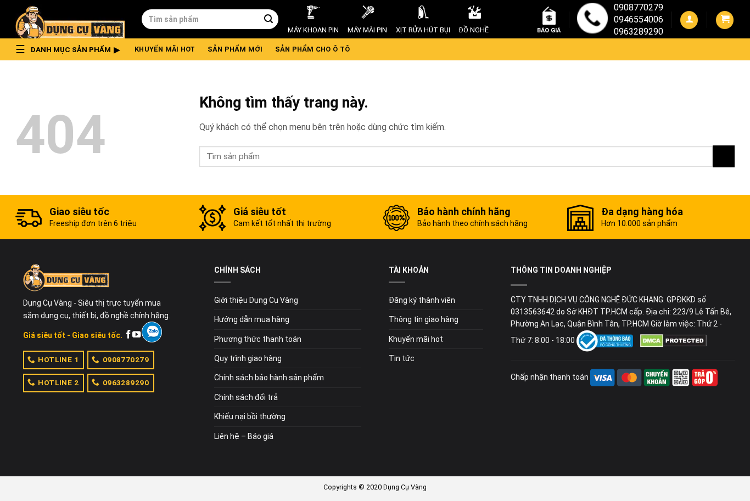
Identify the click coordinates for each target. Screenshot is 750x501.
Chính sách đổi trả (246, 397)
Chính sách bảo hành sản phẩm (269, 377)
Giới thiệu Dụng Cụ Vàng (256, 300)
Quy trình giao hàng (248, 358)
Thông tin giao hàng (423, 319)
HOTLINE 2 (58, 382)
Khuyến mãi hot (165, 49)
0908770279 (638, 7)
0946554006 (638, 19)
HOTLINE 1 (58, 359)
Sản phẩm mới (235, 49)
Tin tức (402, 358)
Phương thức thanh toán (257, 339)
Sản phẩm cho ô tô (312, 49)
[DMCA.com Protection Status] (673, 340)
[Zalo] (152, 332)
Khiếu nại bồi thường (250, 416)
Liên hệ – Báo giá (243, 436)
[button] (71, 49)
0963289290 (638, 31)
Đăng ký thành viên (422, 300)
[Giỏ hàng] (725, 20)
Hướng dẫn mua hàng (251, 319)
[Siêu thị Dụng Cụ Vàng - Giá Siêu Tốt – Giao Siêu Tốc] (70, 19)
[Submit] (268, 19)
